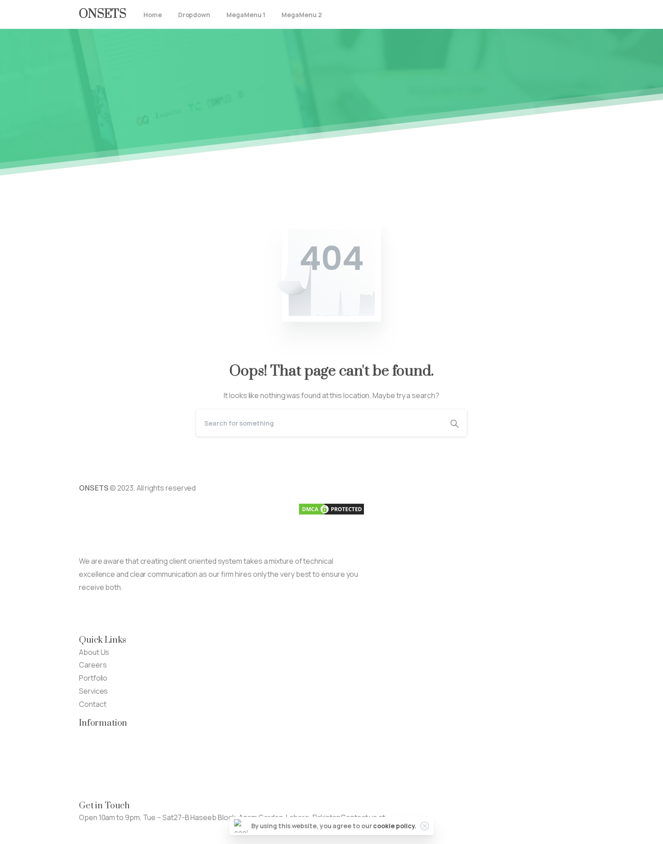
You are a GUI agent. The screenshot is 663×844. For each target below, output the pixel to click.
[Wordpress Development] (146, 614)
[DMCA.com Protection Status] (331, 508)
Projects (93, 747)
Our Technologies (108, 735)
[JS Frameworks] (92, 614)
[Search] (454, 422)
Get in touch (99, 830)
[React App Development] (119, 614)
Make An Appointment (196, 614)
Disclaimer (96, 774)
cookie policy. (394, 825)
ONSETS (102, 14)
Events (90, 760)
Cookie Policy (101, 787)
